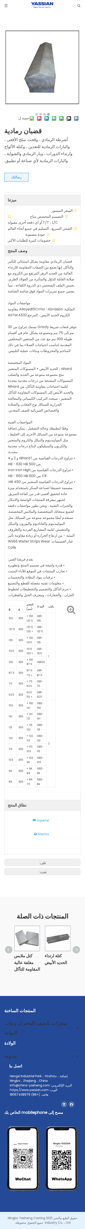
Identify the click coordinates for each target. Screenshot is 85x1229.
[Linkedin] (64, 1104)
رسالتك (16, 177)
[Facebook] (71, 1104)
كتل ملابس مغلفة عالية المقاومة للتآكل (27, 962)
